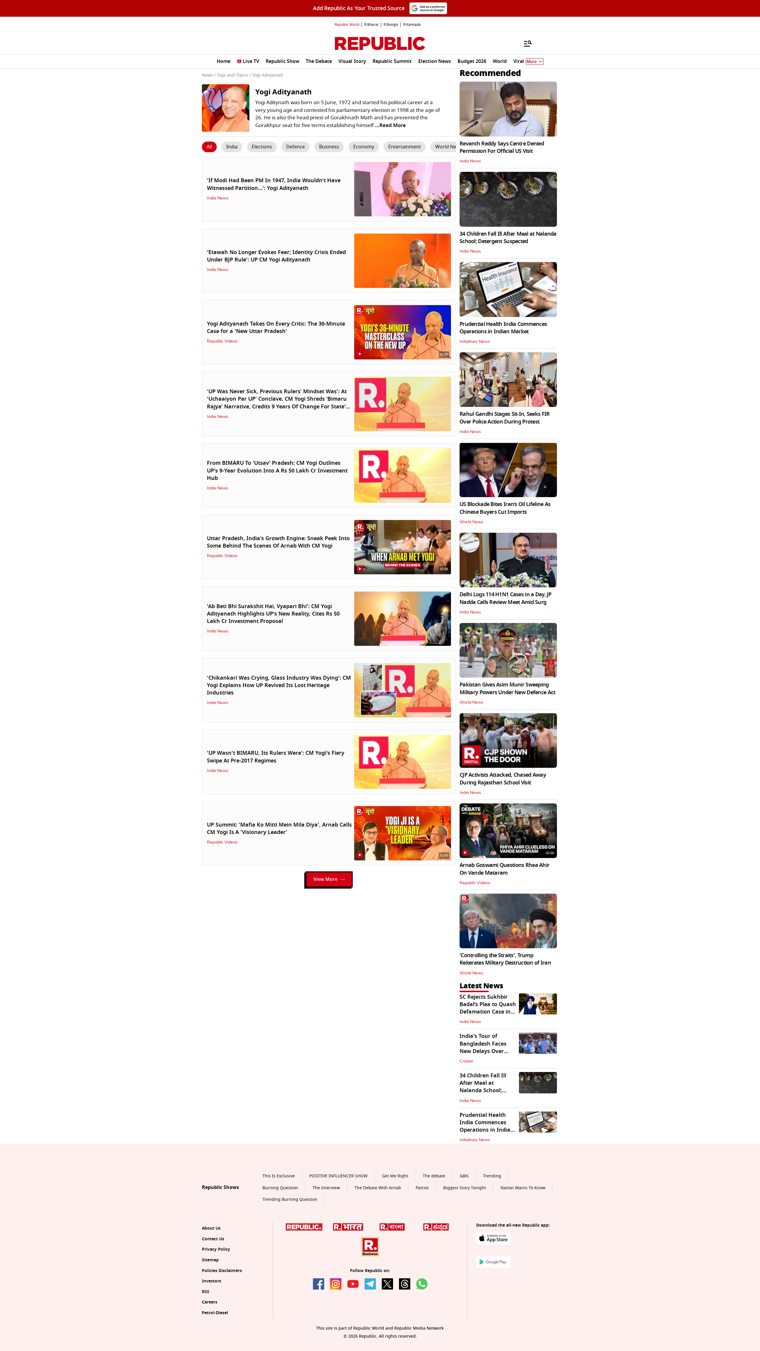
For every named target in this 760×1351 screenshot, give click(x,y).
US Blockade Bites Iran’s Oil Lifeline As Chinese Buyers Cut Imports (505, 508)
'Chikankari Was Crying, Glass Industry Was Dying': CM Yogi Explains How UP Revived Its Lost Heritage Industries (279, 685)
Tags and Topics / (234, 75)
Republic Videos (222, 341)
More (532, 61)
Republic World (347, 24)
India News (217, 198)
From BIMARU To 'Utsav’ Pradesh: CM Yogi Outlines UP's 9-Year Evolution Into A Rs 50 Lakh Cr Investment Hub (277, 470)
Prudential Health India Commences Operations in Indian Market (503, 327)
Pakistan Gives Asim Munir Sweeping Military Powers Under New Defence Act (507, 688)
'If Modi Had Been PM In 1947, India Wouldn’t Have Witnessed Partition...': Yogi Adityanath (274, 184)
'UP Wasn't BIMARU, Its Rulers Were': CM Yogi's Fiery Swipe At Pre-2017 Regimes (275, 756)
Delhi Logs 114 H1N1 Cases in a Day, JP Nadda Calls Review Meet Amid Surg (506, 598)
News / (209, 75)
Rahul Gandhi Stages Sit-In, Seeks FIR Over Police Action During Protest (505, 417)
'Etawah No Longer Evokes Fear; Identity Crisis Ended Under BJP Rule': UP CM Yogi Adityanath (276, 256)
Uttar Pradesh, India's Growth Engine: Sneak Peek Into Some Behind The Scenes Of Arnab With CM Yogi (278, 542)
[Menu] (525, 43)
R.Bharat (371, 24)
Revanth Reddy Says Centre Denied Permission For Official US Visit (502, 147)
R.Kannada (412, 24)
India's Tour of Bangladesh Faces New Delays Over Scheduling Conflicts (486, 1047)
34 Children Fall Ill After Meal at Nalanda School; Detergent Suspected (508, 237)
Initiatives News (475, 342)
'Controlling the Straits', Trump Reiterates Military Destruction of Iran (505, 959)
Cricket (466, 1061)
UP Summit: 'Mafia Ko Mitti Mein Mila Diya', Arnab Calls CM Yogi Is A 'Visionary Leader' (279, 828)
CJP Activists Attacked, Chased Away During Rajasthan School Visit (503, 778)
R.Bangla (391, 24)
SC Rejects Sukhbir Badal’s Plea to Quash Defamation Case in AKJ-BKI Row (488, 1008)
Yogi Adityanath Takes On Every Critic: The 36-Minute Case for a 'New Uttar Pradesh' (276, 327)
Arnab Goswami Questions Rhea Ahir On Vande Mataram (504, 868)
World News (471, 522)
